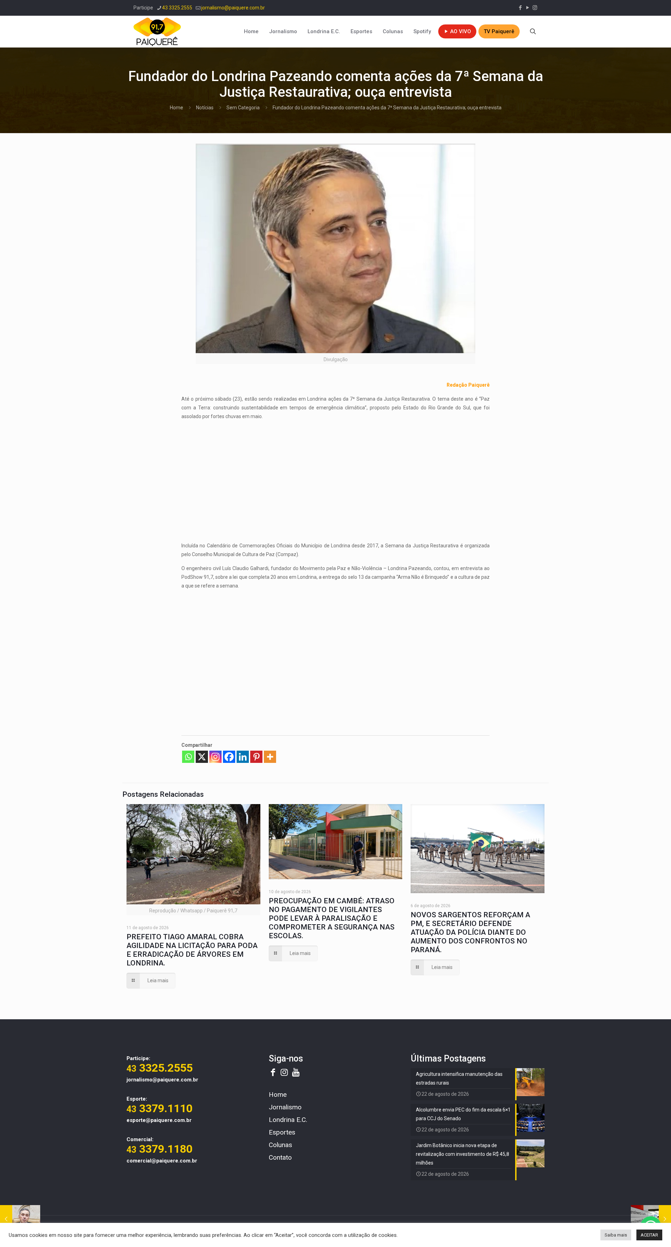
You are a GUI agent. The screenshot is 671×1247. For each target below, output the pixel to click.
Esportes (282, 1132)
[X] (202, 757)
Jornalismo (285, 1107)
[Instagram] (215, 757)
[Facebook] (229, 757)
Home (176, 107)
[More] (270, 757)
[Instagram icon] (534, 8)
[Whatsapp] (188, 757)
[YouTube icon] (527, 8)
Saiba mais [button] (616, 1235)
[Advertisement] (335, 475)
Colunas (280, 1145)
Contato (280, 1157)
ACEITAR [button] (649, 1235)
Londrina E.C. (288, 1120)
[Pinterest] (256, 757)
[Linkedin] (243, 757)
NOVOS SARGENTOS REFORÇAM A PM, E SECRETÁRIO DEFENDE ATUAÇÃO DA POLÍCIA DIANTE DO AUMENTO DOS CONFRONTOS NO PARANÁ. (470, 932)
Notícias (205, 107)
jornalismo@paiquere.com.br (233, 7)
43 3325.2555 (177, 7)
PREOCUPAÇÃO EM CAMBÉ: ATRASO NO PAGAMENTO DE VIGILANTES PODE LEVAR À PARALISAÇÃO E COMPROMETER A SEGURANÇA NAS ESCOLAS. (332, 918)
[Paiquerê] (157, 31)
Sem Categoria (243, 107)
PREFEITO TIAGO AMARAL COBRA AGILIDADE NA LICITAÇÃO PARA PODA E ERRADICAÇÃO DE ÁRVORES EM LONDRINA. (192, 950)
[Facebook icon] (520, 8)
